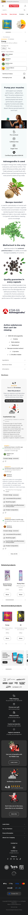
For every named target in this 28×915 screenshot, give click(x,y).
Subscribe (14, 814)
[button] (25, 32)
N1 (20, 625)
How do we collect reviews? (14, 401)
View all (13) (14, 554)
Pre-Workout (6, 37)
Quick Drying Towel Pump (7, 584)
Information (5, 369)
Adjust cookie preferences (14, 904)
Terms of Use (14, 907)
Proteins (21, 14)
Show (7, 594)
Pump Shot (20, 583)
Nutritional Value (7, 364)
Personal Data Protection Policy (14, 909)
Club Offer (4, 14)
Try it (5, 662)
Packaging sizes (7, 77)
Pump (7, 625)
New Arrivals (13, 14)
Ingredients (5, 360)
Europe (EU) (14, 893)
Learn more (14, 762)
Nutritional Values (7, 73)
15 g (9, 48)
